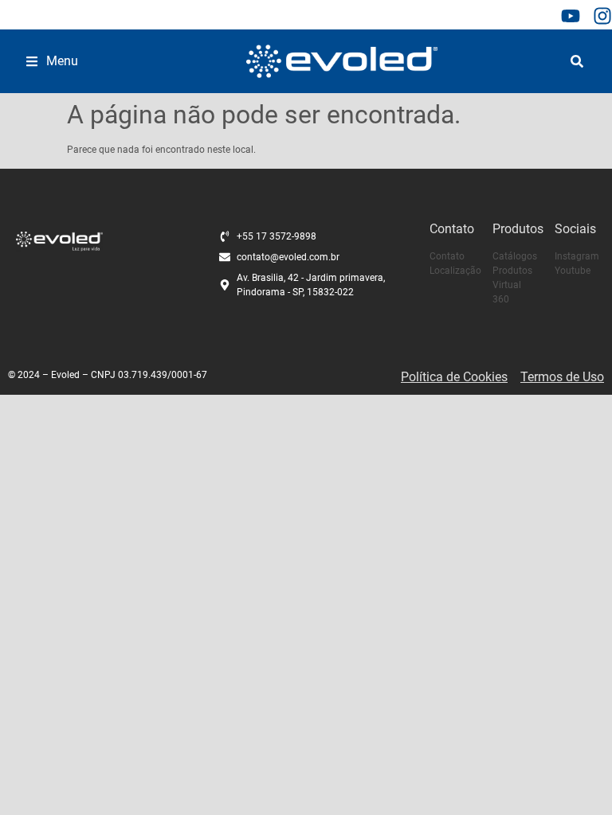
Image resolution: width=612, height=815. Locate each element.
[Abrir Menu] (32, 61)
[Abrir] (577, 61)
